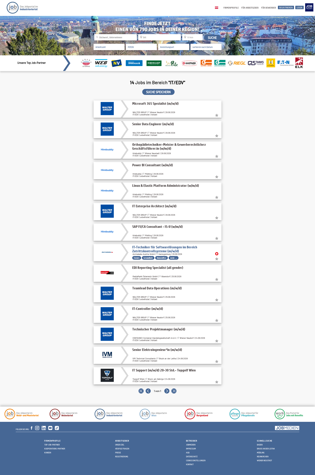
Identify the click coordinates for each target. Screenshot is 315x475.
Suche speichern (158, 92)
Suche (212, 37)
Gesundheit (148, 258)
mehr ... (173, 258)
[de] (217, 8)
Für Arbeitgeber (250, 7)
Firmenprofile (231, 7)
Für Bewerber (268, 7)
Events (136, 258)
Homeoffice (161, 258)
